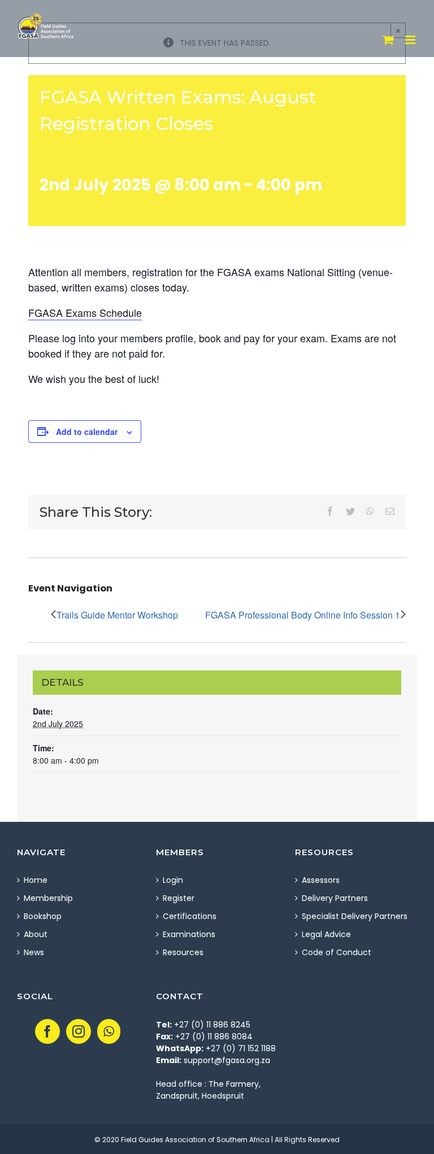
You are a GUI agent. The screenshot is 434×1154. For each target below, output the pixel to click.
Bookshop (43, 916)
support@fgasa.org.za (227, 1060)
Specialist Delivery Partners (354, 916)
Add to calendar (87, 431)
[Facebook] (47, 1031)
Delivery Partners (335, 898)
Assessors (321, 880)
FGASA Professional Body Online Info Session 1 (302, 614)
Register (178, 898)
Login (173, 880)
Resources (183, 952)
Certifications (189, 916)
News (34, 952)
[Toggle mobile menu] (411, 40)
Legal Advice (326, 934)
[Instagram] (78, 1031)
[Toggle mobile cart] (388, 40)
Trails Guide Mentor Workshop (117, 614)
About (35, 934)
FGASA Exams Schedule (85, 312)
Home (35, 880)
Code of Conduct (336, 952)
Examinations (189, 934)
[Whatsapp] (108, 1031)
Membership (48, 898)
